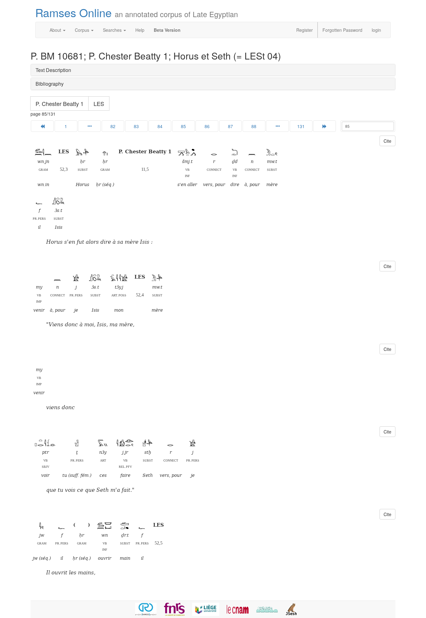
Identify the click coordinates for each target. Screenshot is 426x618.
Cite (387, 141)
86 (207, 126)
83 (136, 126)
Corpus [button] (82, 30)
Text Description (53, 70)
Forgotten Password (342, 30)
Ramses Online (136, 12)
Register (304, 30)
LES (99, 103)
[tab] (213, 70)
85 (183, 126)
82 (112, 126)
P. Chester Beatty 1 (60, 103)
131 (301, 126)
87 (230, 126)
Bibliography (50, 83)
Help (139, 30)
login (376, 30)
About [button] (56, 30)
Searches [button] (113, 30)
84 (159, 126)
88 (253, 126)
